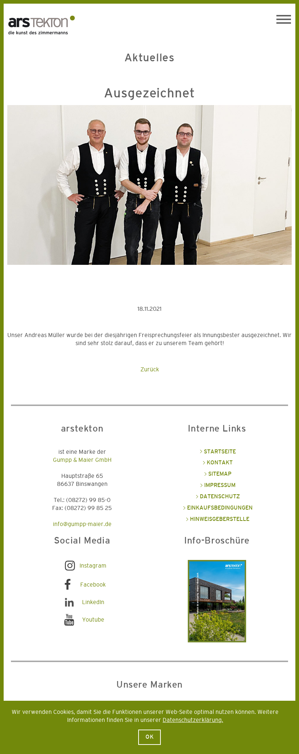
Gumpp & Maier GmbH (82, 460)
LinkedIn (93, 602)
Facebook (93, 585)
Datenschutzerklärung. (193, 720)
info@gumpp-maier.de (82, 524)
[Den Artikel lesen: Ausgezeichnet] (149, 190)
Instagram (92, 566)
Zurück (149, 369)
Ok (149, 737)
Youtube (93, 620)
